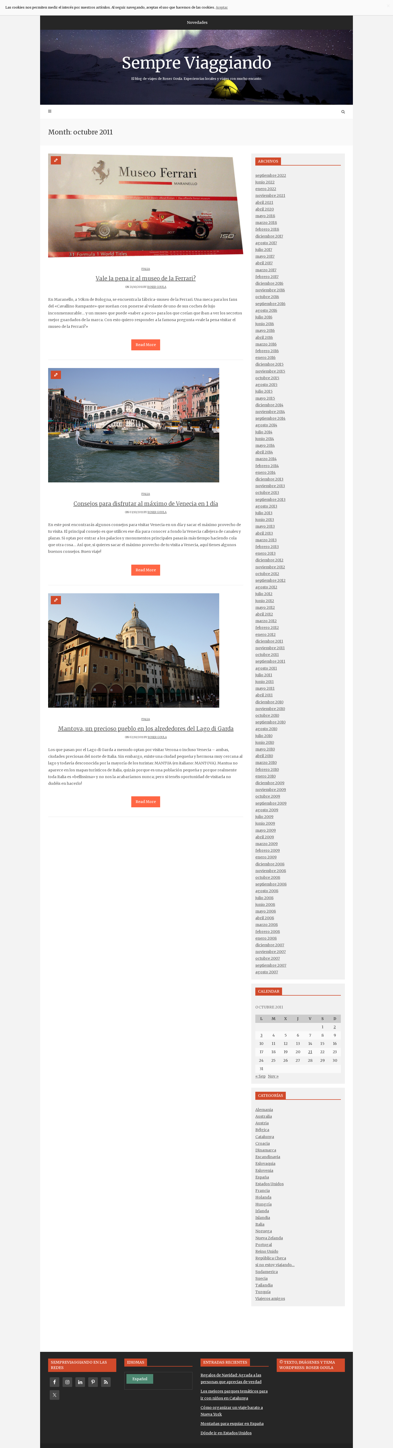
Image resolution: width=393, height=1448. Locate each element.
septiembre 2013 (270, 499)
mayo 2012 (265, 607)
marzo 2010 (266, 762)
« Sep (260, 1076)
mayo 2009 (265, 830)
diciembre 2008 (269, 864)
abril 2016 (264, 337)
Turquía (263, 1291)
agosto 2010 (266, 728)
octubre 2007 (267, 958)
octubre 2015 (267, 378)
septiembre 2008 (271, 884)
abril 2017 (264, 263)
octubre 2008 (267, 877)
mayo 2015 (265, 398)
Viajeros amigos (270, 1298)
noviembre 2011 (270, 648)
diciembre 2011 (269, 641)
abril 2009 (264, 837)
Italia (145, 269)
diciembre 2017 (269, 236)
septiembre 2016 (270, 303)
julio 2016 (263, 317)
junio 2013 (264, 519)
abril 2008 (264, 918)
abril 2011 (264, 695)
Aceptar (222, 7)
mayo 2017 (265, 256)
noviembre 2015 (270, 371)
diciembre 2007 (269, 945)
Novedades (197, 22)
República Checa (270, 1258)
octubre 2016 (267, 296)
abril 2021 (264, 202)
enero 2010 (265, 776)
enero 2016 (265, 357)
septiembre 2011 (270, 661)
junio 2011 (264, 681)
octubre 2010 (267, 715)
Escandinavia (267, 1156)
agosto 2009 (266, 810)
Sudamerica (266, 1271)
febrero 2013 (267, 546)
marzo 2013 (266, 540)
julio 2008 (264, 897)
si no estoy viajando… (275, 1264)
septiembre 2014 (270, 418)
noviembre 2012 (270, 567)
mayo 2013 (265, 526)
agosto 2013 (266, 506)
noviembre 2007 (270, 951)
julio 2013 (263, 513)
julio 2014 (263, 432)
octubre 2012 (267, 573)
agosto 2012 (266, 587)
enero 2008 (266, 938)
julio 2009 (264, 816)
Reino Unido (266, 1251)
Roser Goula (156, 287)
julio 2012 (263, 593)
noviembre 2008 (270, 870)
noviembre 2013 (270, 485)
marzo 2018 (266, 222)
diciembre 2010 (269, 702)
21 (310, 1051)
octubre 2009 (267, 796)
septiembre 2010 (270, 722)
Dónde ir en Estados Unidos (226, 1433)
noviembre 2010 (270, 708)
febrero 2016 (267, 350)
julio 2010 (263, 735)
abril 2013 (264, 533)
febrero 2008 (267, 931)
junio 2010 (264, 742)
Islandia (262, 1217)
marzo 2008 (266, 924)
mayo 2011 (265, 688)
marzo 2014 (266, 458)
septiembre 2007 (270, 965)
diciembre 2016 (269, 283)
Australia (263, 1116)
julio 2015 (264, 391)
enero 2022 (265, 188)
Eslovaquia (265, 1163)
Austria (262, 1123)
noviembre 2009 (270, 789)
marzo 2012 (266, 620)
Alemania (264, 1109)
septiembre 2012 (270, 580)
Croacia (262, 1143)
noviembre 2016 (270, 290)
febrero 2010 (267, 769)
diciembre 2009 (269, 783)
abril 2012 (264, 614)
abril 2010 (264, 755)
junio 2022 (265, 182)
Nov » (273, 1076)
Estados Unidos (269, 1183)
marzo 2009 (266, 843)
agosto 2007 (266, 972)
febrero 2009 (267, 850)
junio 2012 (264, 600)
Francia (262, 1190)
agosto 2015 (266, 384)
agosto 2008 (266, 890)
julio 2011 (263, 675)
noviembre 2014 (270, 411)
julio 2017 (263, 249)
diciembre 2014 (269, 405)
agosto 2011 (266, 668)
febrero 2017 (267, 276)
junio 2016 (264, 323)
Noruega (263, 1231)
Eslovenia (264, 1170)
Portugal (263, 1244)
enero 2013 (265, 553)
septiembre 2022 (270, 175)
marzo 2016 (266, 344)
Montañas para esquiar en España (232, 1423)
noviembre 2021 (270, 195)
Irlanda (262, 1211)
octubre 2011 (267, 654)
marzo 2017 (265, 270)
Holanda (263, 1197)
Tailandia (264, 1285)
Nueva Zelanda (269, 1238)
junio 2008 (265, 904)
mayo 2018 (265, 215)
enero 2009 (266, 857)
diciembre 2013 (269, 479)
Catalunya (264, 1136)
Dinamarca (265, 1150)
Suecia (261, 1278)
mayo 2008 (265, 911)
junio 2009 (265, 823)
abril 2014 (264, 452)
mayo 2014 (265, 445)
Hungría (263, 1204)
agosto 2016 (266, 310)
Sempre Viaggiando (196, 67)
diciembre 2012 (269, 560)
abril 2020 (264, 209)
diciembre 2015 (269, 364)
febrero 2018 (267, 229)
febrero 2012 (267, 627)
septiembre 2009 (271, 803)
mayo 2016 (265, 330)
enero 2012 (265, 634)
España (262, 1177)
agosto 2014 (266, 425)
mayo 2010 (265, 749)
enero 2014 (265, 472)
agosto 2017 (266, 243)
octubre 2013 (267, 492)
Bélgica (262, 1129)
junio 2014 (264, 438)
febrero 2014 (267, 465)
